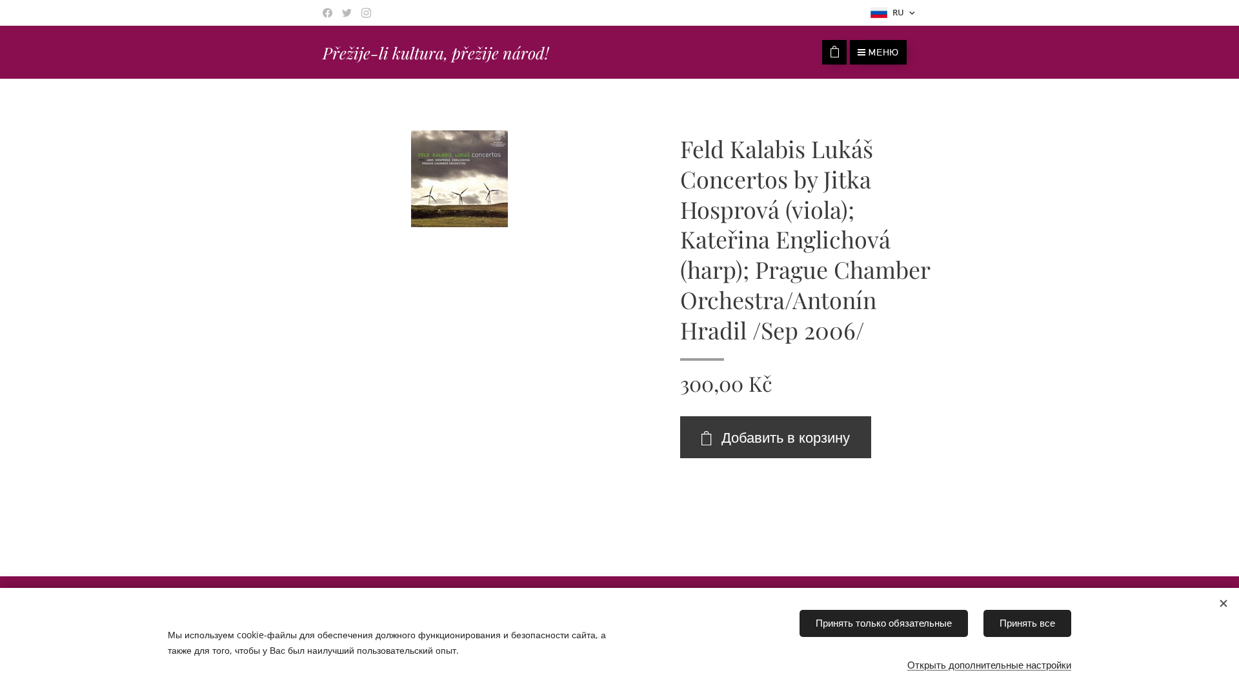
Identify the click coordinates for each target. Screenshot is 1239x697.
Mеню (884, 52)
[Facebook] (327, 13)
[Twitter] (347, 13)
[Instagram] (366, 13)
